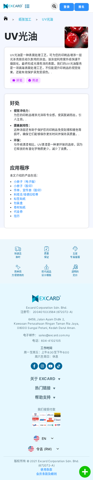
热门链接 (43, 388)
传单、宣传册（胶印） (28, 190)
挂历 (17, 216)
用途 (35, 80)
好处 (19, 80)
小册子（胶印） (24, 186)
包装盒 (18, 203)
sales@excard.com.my (54, 335)
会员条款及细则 (46, 474)
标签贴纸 (20, 199)
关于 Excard (43, 378)
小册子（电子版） (25, 181)
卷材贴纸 (20, 207)
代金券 (18, 211)
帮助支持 (43, 397)
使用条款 (46, 469)
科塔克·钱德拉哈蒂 (26, 194)
